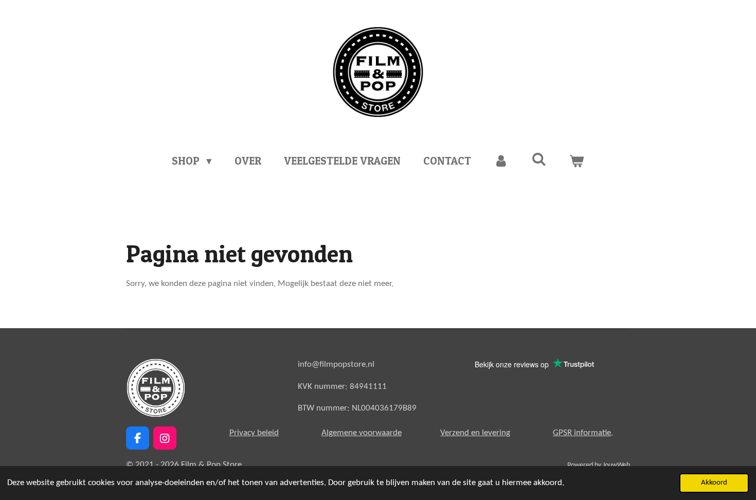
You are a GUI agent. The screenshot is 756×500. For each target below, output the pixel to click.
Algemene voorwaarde (361, 432)
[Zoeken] (539, 159)
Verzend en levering (475, 432)
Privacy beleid (254, 432)
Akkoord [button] (714, 483)
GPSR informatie (582, 432)
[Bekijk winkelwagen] (577, 161)
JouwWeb (616, 465)
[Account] (501, 161)
